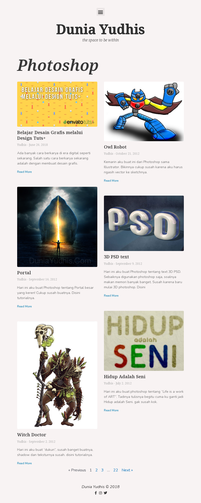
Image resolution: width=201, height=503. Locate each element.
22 (115, 470)
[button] (101, 12)
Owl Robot (115, 147)
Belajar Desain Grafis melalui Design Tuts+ (50, 135)
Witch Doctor (31, 435)
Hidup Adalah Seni (124, 376)
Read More (24, 172)
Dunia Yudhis (100, 29)
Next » (127, 470)
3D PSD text (116, 257)
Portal (24, 273)
